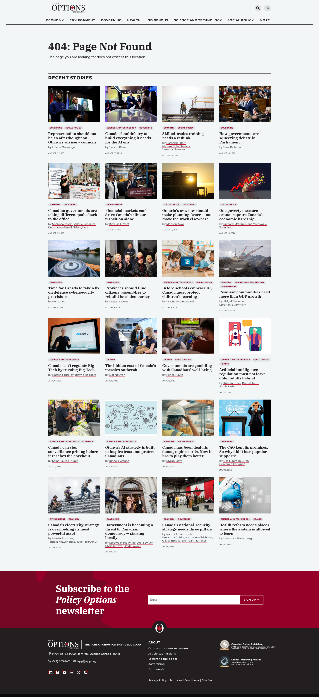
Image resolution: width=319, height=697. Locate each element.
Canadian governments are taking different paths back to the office (72, 214)
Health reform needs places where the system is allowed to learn (244, 529)
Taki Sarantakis (176, 616)
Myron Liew (174, 461)
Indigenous (157, 20)
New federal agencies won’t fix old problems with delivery (130, 689)
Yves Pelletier (232, 147)
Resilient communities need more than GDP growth (244, 294)
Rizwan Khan (232, 383)
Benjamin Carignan (232, 464)
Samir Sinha (227, 386)
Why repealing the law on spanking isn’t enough (71, 687)
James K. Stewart (173, 149)
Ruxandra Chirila (173, 537)
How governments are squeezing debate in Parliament (239, 138)
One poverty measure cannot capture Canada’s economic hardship (241, 214)
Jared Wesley (232, 694)
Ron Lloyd (59, 301)
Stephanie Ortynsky (232, 304)
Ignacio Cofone (119, 461)
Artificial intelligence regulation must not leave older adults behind (242, 374)
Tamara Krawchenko (61, 541)
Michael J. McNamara (176, 146)
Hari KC (57, 624)
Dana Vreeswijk (255, 224)
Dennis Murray (233, 620)
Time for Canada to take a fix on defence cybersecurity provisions (74, 292)
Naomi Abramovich (179, 534)
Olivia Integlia (171, 540)
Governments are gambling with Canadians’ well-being (187, 367)
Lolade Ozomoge (63, 147)
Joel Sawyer (145, 542)
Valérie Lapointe (84, 224)
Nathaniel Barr (176, 143)
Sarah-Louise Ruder (65, 461)
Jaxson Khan (117, 147)
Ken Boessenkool (254, 694)
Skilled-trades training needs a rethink (183, 135)
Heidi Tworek (132, 546)
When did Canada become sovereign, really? (185, 609)
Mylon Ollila (117, 616)
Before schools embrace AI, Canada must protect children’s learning (187, 292)
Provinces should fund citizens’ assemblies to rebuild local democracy (127, 292)
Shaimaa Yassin (62, 224)
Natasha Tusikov (63, 374)
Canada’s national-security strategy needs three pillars (187, 527)
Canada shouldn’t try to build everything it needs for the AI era (128, 138)
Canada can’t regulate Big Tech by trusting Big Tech (71, 367)
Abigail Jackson (233, 301)
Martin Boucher (62, 538)
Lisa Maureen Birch (236, 461)
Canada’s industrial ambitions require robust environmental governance (243, 611)
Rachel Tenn (250, 383)
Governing (111, 20)
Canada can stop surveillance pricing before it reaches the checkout (73, 451)
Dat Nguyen (117, 374)
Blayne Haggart (85, 374)
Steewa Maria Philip (122, 542)
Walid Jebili (60, 694)
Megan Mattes (118, 301)
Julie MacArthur (87, 541)
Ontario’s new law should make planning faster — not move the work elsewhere (187, 214)
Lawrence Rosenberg (237, 538)
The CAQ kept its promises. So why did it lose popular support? (243, 451)
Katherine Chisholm (198, 537)
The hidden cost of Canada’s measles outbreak (130, 367)
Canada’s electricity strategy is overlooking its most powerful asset (73, 529)
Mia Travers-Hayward (180, 301)
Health (134, 20)
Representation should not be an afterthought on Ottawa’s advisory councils (72, 138)
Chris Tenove (113, 546)
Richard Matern (233, 224)
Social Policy (241, 20)
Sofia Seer (226, 227)
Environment (82, 20)
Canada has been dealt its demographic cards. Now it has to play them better (187, 451)
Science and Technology (198, 20)
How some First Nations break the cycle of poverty (128, 609)
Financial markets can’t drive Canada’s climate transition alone (126, 214)
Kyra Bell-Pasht (119, 224)
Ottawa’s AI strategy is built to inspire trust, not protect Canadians (130, 451)
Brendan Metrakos (194, 540)
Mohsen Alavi (175, 224)
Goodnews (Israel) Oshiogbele (68, 227)
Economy (55, 20)
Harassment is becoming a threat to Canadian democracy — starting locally (129, 531)
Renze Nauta (174, 374)
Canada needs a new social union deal (243, 687)
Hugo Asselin (134, 616)
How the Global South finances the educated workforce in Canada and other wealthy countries (71, 613)
